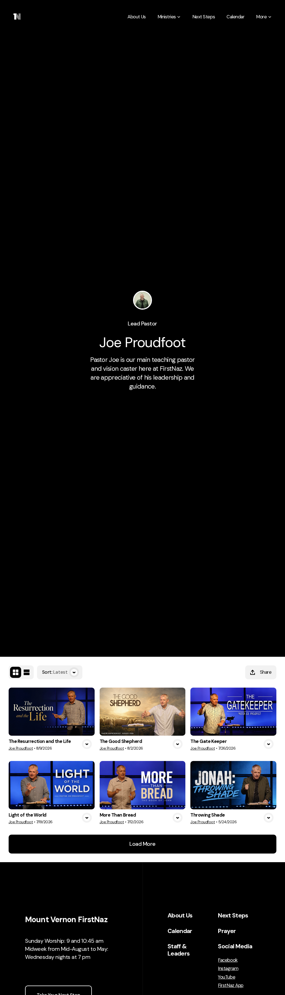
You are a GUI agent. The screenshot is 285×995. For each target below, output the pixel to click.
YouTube (226, 977)
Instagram (228, 968)
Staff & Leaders (179, 949)
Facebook (227, 960)
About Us (180, 915)
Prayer (227, 931)
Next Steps (233, 915)
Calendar (180, 931)
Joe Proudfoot (21, 748)
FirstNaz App (230, 985)
